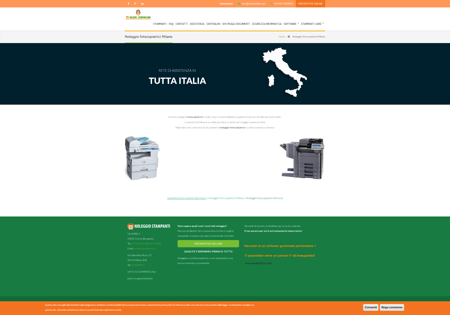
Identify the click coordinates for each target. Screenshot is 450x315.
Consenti (371, 307)
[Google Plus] (135, 3)
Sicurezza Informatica (267, 24)
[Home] (138, 15)
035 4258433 (138, 243)
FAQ (171, 24)
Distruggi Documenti (236, 24)
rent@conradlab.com (253, 3)
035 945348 (154, 243)
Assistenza (197, 24)
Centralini (213, 24)
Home (282, 36)
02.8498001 (138, 264)
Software (290, 24)
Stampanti (160, 24)
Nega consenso (392, 307)
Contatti (182, 24)
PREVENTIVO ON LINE (208, 243)
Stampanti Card (311, 24)
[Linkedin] (142, 3)
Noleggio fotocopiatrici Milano (226, 198)
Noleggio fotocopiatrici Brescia (264, 198)
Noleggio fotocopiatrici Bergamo (186, 198)
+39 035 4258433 (283, 3)
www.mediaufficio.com (258, 263)
